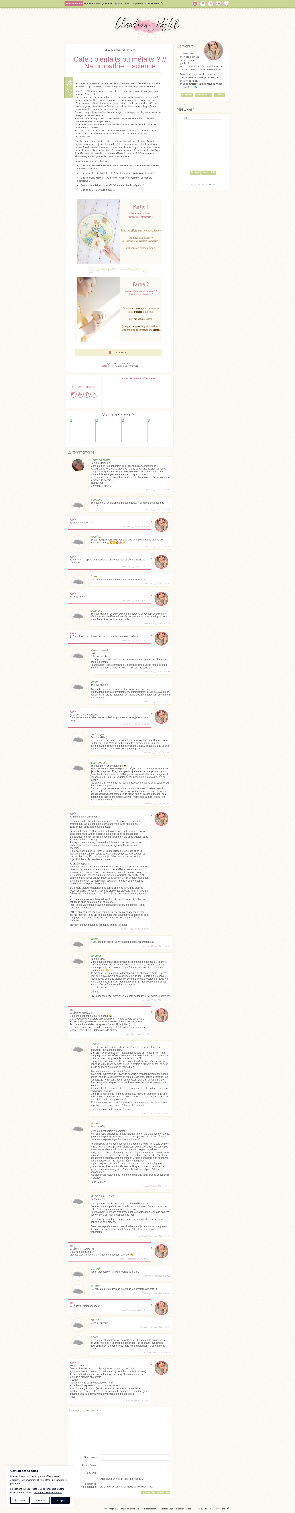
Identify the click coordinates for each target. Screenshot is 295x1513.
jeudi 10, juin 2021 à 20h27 (158, 509)
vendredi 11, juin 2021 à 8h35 (157, 671)
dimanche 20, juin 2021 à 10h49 (135, 929)
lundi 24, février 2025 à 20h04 (136, 1401)
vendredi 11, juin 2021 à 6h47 (157, 623)
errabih (95, 1320)
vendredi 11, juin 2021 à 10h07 (135, 566)
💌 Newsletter (151, 3)
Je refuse (40, 1500)
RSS (211, 1509)
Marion (95, 1123)
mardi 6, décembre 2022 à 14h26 (134, 1259)
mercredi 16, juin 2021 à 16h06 (156, 946)
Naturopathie (118, 363)
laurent (95, 1285)
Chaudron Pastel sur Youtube (211, 4)
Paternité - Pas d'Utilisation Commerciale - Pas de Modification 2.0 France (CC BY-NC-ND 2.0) (73, 1509)
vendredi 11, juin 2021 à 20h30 (156, 753)
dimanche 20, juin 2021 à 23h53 (156, 1000)
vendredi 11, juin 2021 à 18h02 (156, 701)
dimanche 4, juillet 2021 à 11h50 (156, 1113)
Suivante (123, 352)
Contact (219, 94)
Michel (94, 938)
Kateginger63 (99, 650)
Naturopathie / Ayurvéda (126, 366)
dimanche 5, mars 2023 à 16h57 (156, 1293)
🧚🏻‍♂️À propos (136, 3)
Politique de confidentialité (48, 1492)
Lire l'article (208, 177)
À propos (186, 94)
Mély (73, 519)
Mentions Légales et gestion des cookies (178, 1509)
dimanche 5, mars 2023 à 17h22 (135, 1310)
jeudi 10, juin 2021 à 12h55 (158, 490)
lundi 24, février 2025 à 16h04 (157, 1353)
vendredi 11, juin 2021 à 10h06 (135, 527)
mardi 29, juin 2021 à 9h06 (137, 1034)
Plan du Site (202, 1509)
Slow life (130, 363)
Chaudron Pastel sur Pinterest (218, 4)
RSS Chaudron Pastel (226, 4)
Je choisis (20, 1500)
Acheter (195, 177)
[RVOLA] (228, 1509)
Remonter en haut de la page (69, 92)
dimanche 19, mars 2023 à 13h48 (155, 1327)
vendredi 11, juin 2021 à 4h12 (157, 583)
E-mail (89, 1465)
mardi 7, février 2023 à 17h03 (157, 1276)
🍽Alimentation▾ (92, 3)
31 (130, 50)
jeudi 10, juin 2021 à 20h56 (158, 546)
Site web (91, 1473)
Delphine (96, 610)
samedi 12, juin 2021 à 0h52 (157, 804)
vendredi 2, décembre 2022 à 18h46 (154, 1236)
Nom (90, 1457)
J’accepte (60, 1500)
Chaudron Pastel (147, 27)
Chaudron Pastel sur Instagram (203, 4)
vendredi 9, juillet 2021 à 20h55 (156, 1186)
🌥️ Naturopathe (73, 3)
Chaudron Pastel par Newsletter (195, 4)
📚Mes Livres (122, 3)
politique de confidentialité (138, 1486)
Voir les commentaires (69, 83)
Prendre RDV (203, 94)
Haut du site (220, 1509)
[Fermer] (71, 1468)
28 (124, 50)
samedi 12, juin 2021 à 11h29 (136, 724)
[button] (192, 184)
